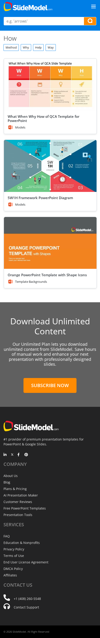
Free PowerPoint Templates (24, 508)
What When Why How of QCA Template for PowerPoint (43, 118)
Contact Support (26, 607)
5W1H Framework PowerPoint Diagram (40, 197)
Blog (6, 482)
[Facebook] (19, 454)
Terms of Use (13, 555)
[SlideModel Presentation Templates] (28, 6)
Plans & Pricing (15, 489)
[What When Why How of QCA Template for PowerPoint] (50, 85)
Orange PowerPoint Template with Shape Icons (47, 275)
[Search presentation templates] (90, 21)
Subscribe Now (50, 385)
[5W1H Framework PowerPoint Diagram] (50, 166)
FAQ (6, 536)
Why (26, 47)
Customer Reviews (17, 502)
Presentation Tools (17, 515)
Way (51, 47)
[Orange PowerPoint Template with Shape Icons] (50, 243)
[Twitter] (12, 454)
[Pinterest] (26, 454)
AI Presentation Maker (20, 495)
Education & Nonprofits (21, 542)
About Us (10, 476)
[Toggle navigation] (93, 6)
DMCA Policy (13, 568)
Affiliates (10, 575)
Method (11, 47)
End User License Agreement (25, 562)
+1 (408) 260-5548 (27, 598)
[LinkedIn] (5, 454)
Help (38, 47)
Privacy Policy (13, 549)
